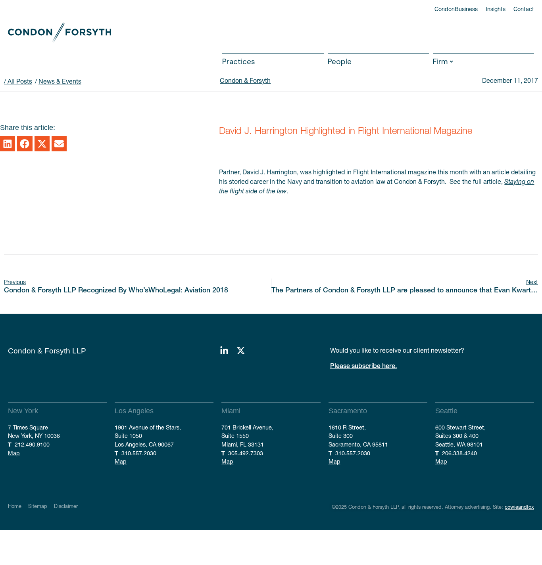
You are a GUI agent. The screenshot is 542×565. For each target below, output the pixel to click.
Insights (495, 9)
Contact (523, 9)
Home (14, 506)
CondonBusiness (456, 9)
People (340, 62)
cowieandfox (519, 507)
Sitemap (37, 506)
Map (14, 453)
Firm (440, 62)
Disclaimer (66, 506)
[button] (7, 143)
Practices (238, 62)
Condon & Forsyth (245, 80)
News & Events (59, 81)
